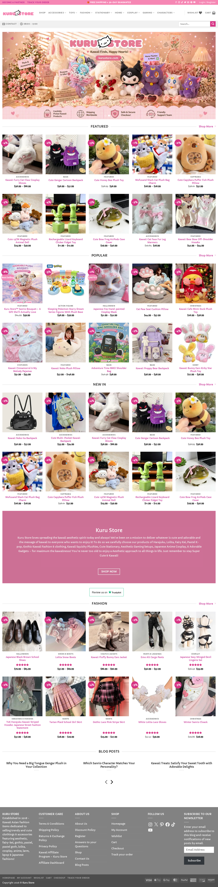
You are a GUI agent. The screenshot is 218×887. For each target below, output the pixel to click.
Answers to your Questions (85, 844)
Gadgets (23, 551)
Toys (72, 12)
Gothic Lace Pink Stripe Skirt (109, 722)
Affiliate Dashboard (51, 862)
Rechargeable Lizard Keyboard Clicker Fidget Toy (66, 241)
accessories (56, 12)
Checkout (117, 848)
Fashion (85, 12)
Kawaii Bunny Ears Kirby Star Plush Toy (195, 370)
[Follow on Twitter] (185, 2)
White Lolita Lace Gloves (152, 722)
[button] (207, 2)
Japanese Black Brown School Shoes (22, 659)
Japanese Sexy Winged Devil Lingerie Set (195, 659)
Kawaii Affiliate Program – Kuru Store (53, 854)
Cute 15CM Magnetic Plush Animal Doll (22, 241)
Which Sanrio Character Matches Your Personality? (109, 765)
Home (118, 12)
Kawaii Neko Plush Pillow (65, 368)
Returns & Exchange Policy (51, 838)
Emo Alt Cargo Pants (152, 657)
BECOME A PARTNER (13, 2)
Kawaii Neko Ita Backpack (22, 438)
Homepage (118, 823)
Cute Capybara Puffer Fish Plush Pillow (196, 181)
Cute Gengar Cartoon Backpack (66, 180)
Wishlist (116, 836)
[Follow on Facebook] (176, 2)
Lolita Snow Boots (65, 657)
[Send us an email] (188, 2)
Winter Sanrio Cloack (195, 722)
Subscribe (194, 860)
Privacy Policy (48, 846)
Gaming (147, 12)
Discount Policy (85, 830)
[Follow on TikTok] (182, 2)
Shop (42, 12)
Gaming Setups (143, 546)
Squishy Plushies (87, 546)
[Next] (207, 76)
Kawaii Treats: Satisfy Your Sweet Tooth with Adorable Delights (181, 765)
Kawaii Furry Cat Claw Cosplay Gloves (22, 181)
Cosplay (132, 12)
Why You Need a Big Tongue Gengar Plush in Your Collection (36, 765)
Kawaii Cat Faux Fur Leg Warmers (152, 241)
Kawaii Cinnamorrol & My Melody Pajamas (22, 370)
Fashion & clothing (54, 546)
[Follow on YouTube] (194, 2)
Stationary (102, 12)
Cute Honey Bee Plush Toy (109, 180)
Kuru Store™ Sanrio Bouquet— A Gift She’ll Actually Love (22, 310)
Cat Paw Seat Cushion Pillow (152, 309)
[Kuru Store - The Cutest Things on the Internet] (18, 12)
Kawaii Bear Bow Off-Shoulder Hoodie (195, 241)
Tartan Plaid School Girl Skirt (65, 722)
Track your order (38, 2)
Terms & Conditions (51, 823)
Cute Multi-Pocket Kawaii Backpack (65, 439)
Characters (165, 12)
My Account (119, 830)
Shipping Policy (49, 830)
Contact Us (82, 858)
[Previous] (11, 76)
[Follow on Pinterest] (191, 2)
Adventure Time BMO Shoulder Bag (109, 370)
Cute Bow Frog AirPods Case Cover (109, 241)
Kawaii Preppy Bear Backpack (152, 368)
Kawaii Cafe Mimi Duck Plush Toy (195, 310)
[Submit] (213, 24)
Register (80, 836)
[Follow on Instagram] (179, 2)
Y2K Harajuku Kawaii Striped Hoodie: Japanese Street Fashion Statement (22, 725)
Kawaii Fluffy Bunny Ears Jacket (109, 657)
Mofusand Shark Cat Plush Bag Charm (152, 181)
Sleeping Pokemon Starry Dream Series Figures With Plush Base (66, 310)
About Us (81, 823)
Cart (114, 842)
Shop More (206, 126)
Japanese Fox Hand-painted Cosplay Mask (108, 310)
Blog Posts (82, 864)
